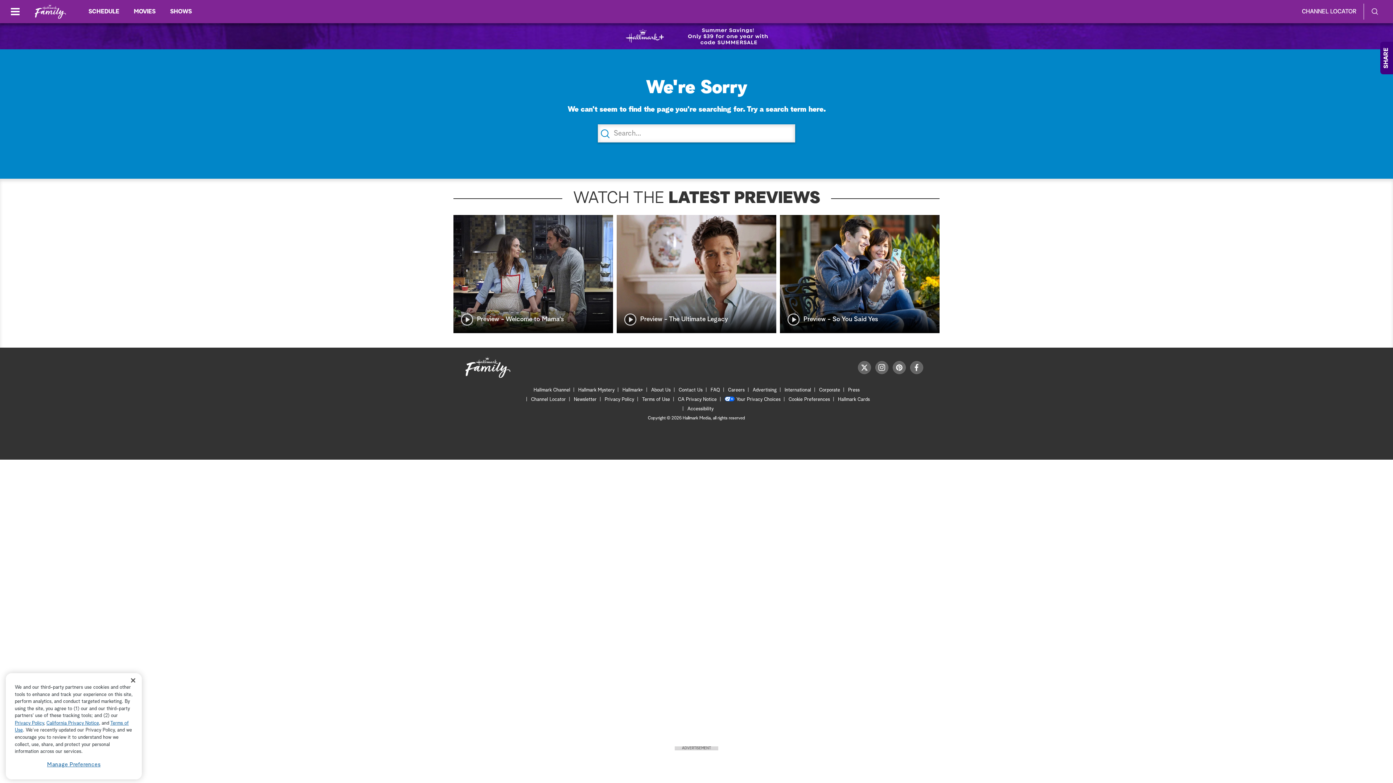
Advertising (765, 390)
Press (854, 390)
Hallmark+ (632, 390)
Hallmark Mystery (596, 390)
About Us (661, 390)
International (798, 390)
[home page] (50, 12)
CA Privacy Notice (697, 399)
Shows (181, 11)
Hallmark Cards (854, 399)
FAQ (715, 390)
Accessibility (700, 409)
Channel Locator (1329, 11)
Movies (145, 11)
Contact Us (691, 390)
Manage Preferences (74, 764)
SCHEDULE (104, 11)
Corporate (829, 390)
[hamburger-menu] (15, 11)
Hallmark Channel (552, 390)
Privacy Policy (619, 399)
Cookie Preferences (809, 399)
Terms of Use (656, 399)
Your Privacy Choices (758, 399)
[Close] (133, 680)
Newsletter (585, 399)
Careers (736, 390)
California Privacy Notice (72, 723)
